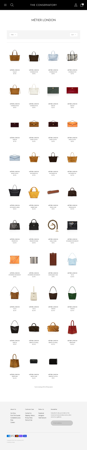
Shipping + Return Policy (31, 415)
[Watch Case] (34, 360)
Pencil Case (53, 207)
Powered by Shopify (11, 442)
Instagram (41, 415)
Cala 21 (15, 72)
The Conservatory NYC (19, 440)
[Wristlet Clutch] (53, 360)
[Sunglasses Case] (53, 259)
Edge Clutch (33, 139)
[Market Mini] (34, 191)
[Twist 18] (53, 293)
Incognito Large (15, 207)
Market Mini (34, 207)
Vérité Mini (72, 342)
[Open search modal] (12, 5)
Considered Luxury (15, 418)
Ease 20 (53, 105)
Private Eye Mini (34, 241)
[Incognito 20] (34, 157)
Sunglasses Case (53, 274)
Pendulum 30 (72, 207)
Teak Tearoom (42, 418)
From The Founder (15, 415)
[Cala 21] (15, 56)
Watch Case (34, 376)
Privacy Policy (29, 418)
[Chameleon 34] (34, 90)
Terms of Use (28, 420)
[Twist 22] (15, 327)
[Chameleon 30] (34, 56)
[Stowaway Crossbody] (72, 225)
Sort (72, 34)
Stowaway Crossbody (72, 241)
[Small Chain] (53, 225)
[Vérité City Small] (34, 327)
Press (11, 420)
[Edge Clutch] (34, 124)
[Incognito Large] (15, 191)
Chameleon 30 (34, 72)
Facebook (41, 413)
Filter (12, 34)
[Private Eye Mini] (34, 225)
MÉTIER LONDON (15, 70)
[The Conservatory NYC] (43, 5)
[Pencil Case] (53, 191)
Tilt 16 (72, 274)
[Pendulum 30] (72, 191)
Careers (12, 422)
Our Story (13, 413)
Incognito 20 (34, 173)
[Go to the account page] (76, 5)
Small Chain (53, 241)
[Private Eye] (15, 225)
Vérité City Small (33, 342)
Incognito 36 (72, 173)
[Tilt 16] (72, 259)
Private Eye (15, 241)
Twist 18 (53, 308)
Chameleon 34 (34, 105)
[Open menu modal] (5, 5)
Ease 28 (15, 139)
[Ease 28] (15, 124)
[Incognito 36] (72, 157)
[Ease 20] (53, 90)
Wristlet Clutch (53, 376)
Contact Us (28, 413)
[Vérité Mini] (72, 327)
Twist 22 (15, 342)
